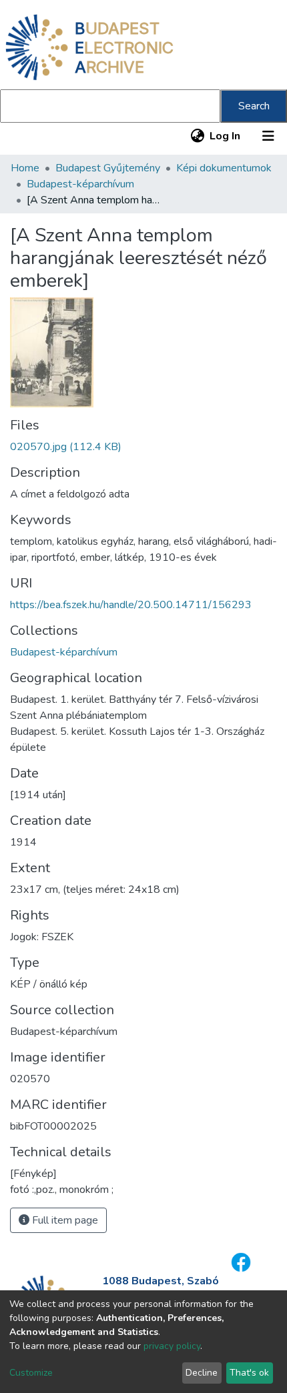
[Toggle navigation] (268, 136)
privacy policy (172, 1346)
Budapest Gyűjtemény (107, 168)
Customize (31, 1372)
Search (254, 106)
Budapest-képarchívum (80, 184)
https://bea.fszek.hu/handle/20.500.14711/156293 (131, 604)
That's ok (249, 1372)
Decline (202, 1372)
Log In (226, 136)
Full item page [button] (63, 1220)
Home (25, 168)
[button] (197, 136)
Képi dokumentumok (224, 168)
